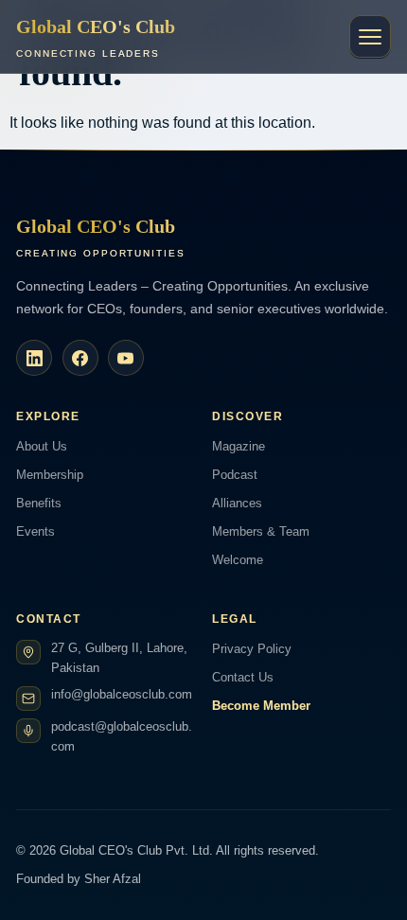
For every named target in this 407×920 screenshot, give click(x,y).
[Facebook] (80, 358)
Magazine (238, 446)
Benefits (39, 503)
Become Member (261, 706)
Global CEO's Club (95, 37)
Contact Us (243, 677)
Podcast (234, 475)
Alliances (237, 503)
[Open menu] (370, 37)
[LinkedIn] (34, 358)
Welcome (237, 560)
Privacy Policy (252, 649)
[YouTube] (126, 358)
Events (35, 531)
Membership (49, 475)
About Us (41, 446)
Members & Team (261, 531)
